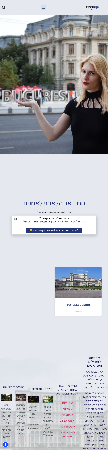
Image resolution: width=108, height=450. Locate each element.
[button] (43, 7)
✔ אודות (67, 403)
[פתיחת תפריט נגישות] (5, 444)
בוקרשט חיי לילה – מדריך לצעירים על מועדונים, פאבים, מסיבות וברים (20, 419)
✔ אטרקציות (67, 420)
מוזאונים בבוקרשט (78, 305)
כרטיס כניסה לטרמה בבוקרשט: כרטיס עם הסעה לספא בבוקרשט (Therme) (47, 421)
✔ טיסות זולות (67, 426)
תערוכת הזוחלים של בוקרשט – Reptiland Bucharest (33, 417)
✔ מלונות (67, 409)
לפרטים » (78, 312)
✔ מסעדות (67, 415)
